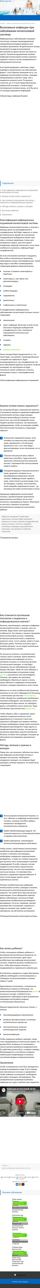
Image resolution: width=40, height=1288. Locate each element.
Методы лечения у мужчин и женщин (16, 206)
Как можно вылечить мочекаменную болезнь (20, 1210)
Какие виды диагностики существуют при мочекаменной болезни (18, 1261)
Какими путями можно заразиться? (15, 196)
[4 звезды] (28, 1177)
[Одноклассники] (20, 1184)
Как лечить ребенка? (9, 211)
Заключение (6, 215)
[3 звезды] (20, 1177)
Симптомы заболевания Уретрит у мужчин (20, 1242)
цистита (3, 675)
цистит (35, 992)
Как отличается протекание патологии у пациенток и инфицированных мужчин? (17, 201)
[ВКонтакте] (17, 1184)
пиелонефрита (29, 696)
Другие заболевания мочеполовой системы (19, 1203)
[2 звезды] (12, 1177)
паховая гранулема (11, 350)
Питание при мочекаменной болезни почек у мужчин (18, 1227)
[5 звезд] (35, 1177)
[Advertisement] (20, 157)
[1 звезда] (5, 1177)
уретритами (30, 709)
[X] (23, 1184)
